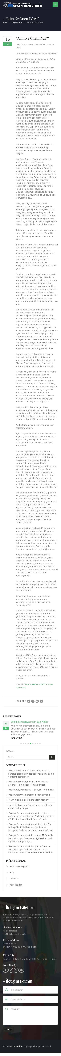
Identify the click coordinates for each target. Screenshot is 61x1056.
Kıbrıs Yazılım (16, 1046)
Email (41, 701)
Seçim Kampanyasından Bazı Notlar (29, 721)
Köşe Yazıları (16, 884)
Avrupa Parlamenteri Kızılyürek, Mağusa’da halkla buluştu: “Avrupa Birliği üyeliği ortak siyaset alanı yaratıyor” (30, 838)
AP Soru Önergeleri (19, 866)
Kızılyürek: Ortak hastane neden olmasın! (30, 794)
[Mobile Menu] (55, 4)
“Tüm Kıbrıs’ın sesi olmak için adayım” (29, 800)
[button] (21, 743)
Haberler (14, 878)
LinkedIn (37, 701)
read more (16, 738)
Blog (12, 872)
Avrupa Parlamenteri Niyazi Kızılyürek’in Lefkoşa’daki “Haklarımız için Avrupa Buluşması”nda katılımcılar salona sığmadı (30, 827)
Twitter (32, 701)
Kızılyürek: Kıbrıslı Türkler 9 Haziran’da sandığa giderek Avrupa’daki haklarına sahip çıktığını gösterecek (31, 773)
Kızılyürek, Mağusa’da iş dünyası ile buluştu (31, 789)
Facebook (28, 701)
